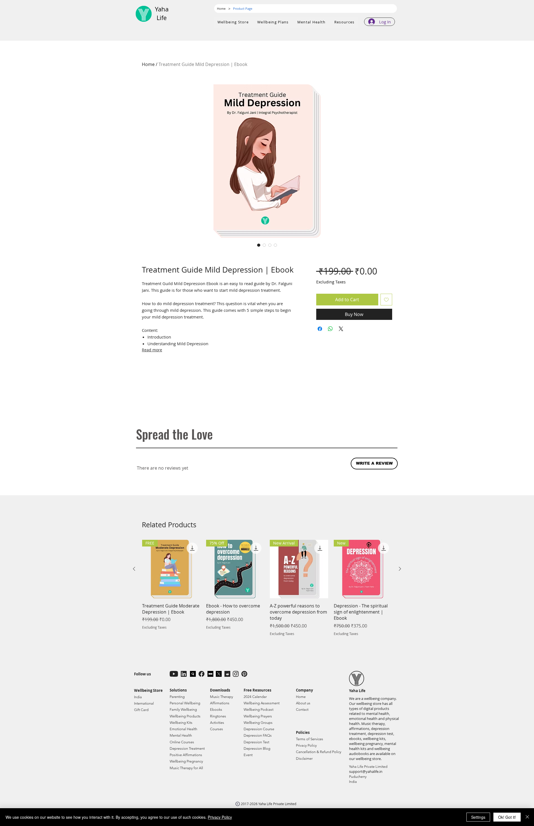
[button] (273, 22)
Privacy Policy (220, 817)
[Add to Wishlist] (386, 299)
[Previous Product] (134, 568)
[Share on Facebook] (320, 328)
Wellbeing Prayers (258, 716)
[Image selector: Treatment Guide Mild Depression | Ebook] (258, 245)
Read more (152, 349)
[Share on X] (341, 328)
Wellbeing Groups (258, 722)
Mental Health (181, 735)
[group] (267, 588)
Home (148, 64)
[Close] (527, 817)
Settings (478, 817)
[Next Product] (400, 568)
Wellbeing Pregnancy (186, 761)
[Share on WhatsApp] (330, 328)
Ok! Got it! (507, 817)
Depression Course (259, 729)
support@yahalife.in (365, 771)
